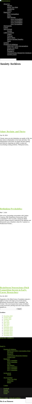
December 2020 (8, 316)
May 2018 (6, 324)
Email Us (2, 346)
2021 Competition (16, 24)
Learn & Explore (9, 32)
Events (6, 27)
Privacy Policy (4, 398)
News (9, 41)
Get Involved (8, 29)
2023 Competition (16, 21)
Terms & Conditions (15, 398)
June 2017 (6, 325)
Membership (8, 26)
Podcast (10, 36)
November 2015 (8, 328)
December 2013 (8, 332)
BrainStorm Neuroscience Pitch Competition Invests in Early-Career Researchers (14, 290)
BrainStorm (10, 49)
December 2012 (8, 333)
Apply (9, 16)
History (9, 11)
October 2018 (7, 319)
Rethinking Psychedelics (11, 209)
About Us (7, 4)
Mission (9, 5)
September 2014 (8, 330)
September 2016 (8, 327)
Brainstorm (7, 12)
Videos (9, 34)
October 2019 (7, 317)
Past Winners (11, 17)
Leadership (10, 9)
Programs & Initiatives (11, 44)
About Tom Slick (12, 7)
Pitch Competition (13, 14)
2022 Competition (16, 22)
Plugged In (10, 51)
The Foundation (8, 377)
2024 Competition (17, 19)
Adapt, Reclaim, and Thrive (12, 131)
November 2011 (8, 335)
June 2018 (6, 322)
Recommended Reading (15, 39)
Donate (9, 31)
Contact (6, 43)
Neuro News (11, 38)
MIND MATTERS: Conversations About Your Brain (17, 47)
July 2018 (6, 320)
